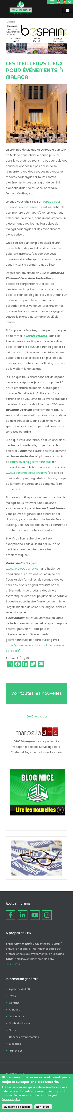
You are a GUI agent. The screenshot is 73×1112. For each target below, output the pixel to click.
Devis (12, 996)
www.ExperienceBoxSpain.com (26, 473)
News (12, 1030)
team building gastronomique (30, 462)
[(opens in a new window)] (36, 53)
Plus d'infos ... (14, 964)
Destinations (17, 1016)
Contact (14, 1003)
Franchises (16, 1051)
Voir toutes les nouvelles (36, 693)
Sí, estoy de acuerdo (17, 1106)
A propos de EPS (19, 989)
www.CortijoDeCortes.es (22, 569)
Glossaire (15, 1044)
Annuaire (14, 1009)
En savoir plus (11, 1099)
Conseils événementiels (24, 1037)
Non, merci (43, 1106)
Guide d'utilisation (20, 1023)
